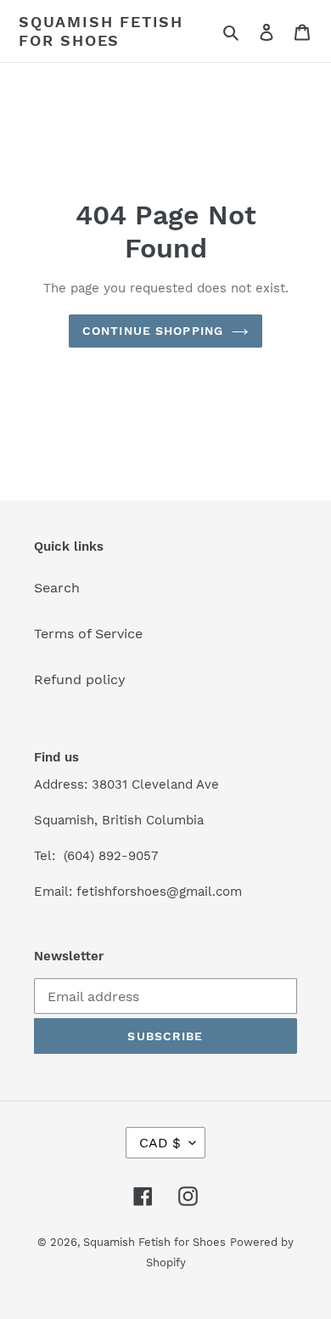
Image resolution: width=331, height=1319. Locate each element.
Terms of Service (88, 634)
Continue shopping (152, 330)
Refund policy (80, 679)
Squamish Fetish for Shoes (101, 31)
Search (57, 588)
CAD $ (160, 1143)
